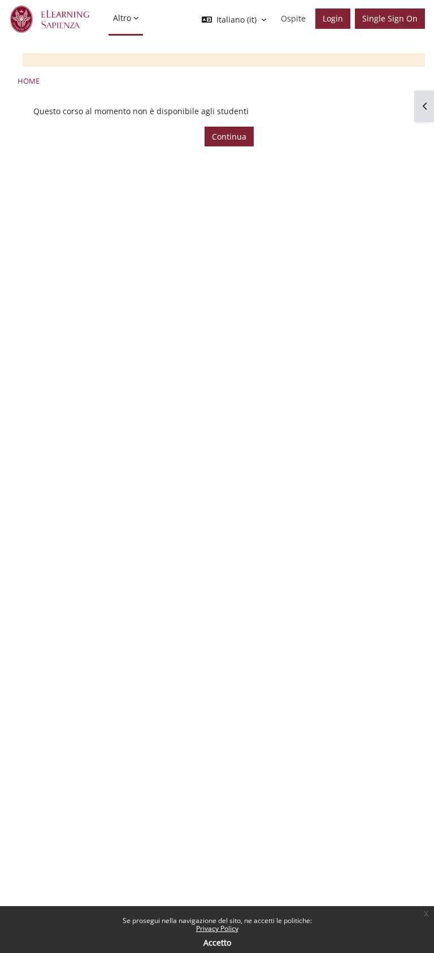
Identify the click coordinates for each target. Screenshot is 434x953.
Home (29, 81)
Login (333, 18)
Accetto (217, 942)
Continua (229, 136)
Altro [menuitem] (122, 17)
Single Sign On (390, 18)
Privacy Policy (217, 928)
